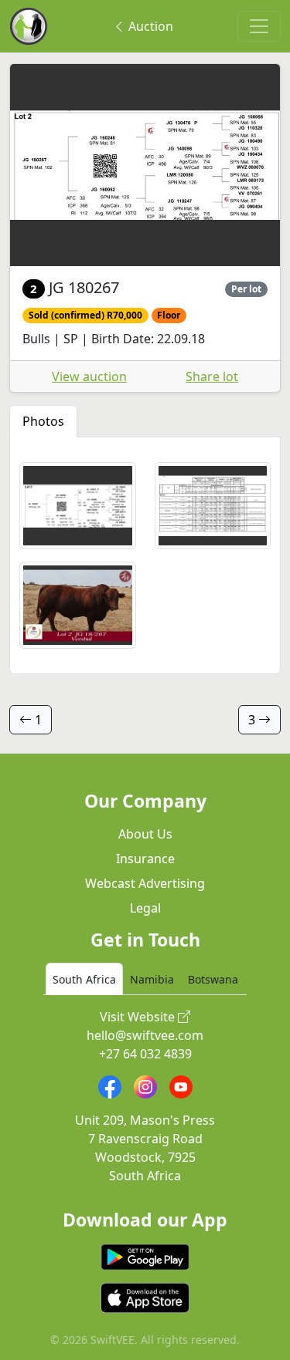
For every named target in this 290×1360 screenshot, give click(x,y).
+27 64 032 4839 (145, 1053)
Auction (149, 26)
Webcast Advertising (145, 883)
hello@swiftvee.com (145, 1035)
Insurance (145, 858)
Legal (145, 907)
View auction (89, 376)
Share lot (212, 376)
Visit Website (139, 1016)
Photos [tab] (43, 421)
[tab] (84, 979)
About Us (145, 833)
